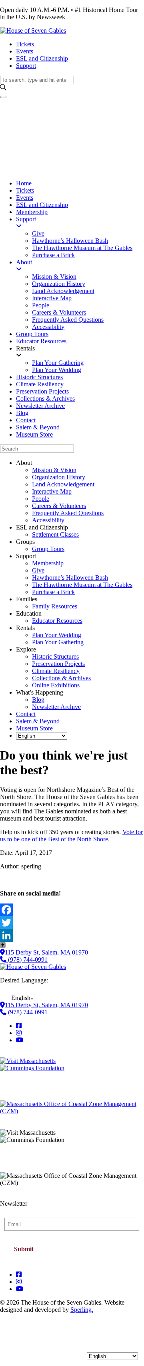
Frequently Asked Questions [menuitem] (68, 319)
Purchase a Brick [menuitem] (53, 255)
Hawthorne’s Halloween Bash (70, 577)
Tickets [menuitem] (25, 190)
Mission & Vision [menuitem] (54, 276)
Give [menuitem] (38, 233)
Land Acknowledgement (63, 484)
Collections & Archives (61, 678)
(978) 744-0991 (27, 959)
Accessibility (48, 520)
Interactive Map (52, 491)
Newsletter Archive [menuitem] (40, 405)
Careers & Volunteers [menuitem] (59, 312)
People (40, 498)
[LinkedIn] (72, 935)
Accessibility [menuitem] (48, 326)
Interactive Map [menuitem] (52, 298)
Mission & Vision (54, 469)
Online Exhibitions (56, 685)
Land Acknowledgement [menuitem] (63, 290)
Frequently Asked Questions (68, 513)
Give (38, 570)
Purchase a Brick (53, 592)
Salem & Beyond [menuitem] (38, 427)
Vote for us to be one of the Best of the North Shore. (71, 835)
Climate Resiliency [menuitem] (40, 384)
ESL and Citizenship (42, 58)
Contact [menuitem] (26, 420)
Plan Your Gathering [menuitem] (58, 362)
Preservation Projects (58, 663)
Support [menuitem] (26, 219)
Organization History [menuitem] (58, 283)
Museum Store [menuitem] (34, 434)
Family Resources (54, 606)
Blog (38, 699)
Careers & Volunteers (59, 505)
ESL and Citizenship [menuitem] (42, 204)
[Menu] (3, 97)
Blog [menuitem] (22, 412)
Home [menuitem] (24, 183)
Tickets (25, 44)
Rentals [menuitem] (25, 348)
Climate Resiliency (56, 670)
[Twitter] (72, 922)
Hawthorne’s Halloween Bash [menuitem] (70, 240)
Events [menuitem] (24, 197)
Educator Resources (57, 620)
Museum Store (34, 728)
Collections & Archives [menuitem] (45, 398)
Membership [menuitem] (32, 212)
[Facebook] (72, 909)
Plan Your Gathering (58, 642)
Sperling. (81, 1309)
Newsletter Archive (56, 706)
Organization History (58, 477)
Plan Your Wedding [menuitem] (56, 369)
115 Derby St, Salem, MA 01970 (46, 952)
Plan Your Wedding (56, 635)
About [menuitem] (24, 262)
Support (26, 65)
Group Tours (48, 548)
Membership (48, 563)
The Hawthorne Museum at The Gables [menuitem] (82, 247)
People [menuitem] (40, 305)
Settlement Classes (55, 534)
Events (24, 51)
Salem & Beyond (38, 721)
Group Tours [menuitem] (32, 334)
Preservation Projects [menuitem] (42, 391)
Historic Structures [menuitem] (39, 377)
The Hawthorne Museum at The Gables (82, 584)
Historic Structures (55, 656)
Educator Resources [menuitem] (41, 341)
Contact (26, 714)
